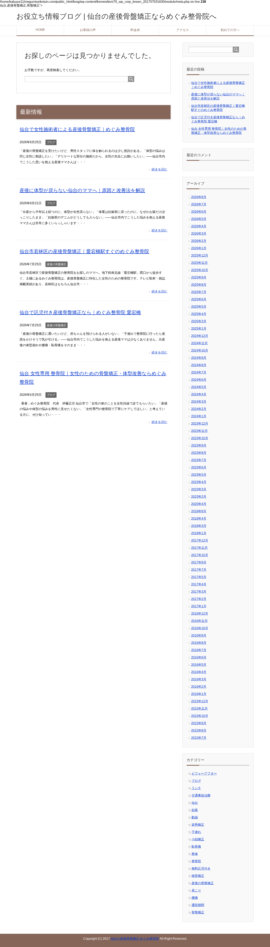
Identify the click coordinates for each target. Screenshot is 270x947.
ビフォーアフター (204, 773)
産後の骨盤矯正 (56, 264)
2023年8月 (198, 452)
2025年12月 (199, 255)
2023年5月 (198, 474)
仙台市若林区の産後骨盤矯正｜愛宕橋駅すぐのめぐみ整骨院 (84, 251)
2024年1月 (198, 416)
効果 (195, 810)
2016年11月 (199, 621)
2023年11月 (199, 431)
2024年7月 (198, 372)
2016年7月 (198, 650)
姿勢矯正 (198, 824)
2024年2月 (198, 409)
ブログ (51, 142)
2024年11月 (199, 343)
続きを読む (159, 169)
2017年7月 (198, 569)
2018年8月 (198, 511)
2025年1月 (198, 328)
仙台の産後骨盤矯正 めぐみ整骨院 (135, 938)
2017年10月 (199, 555)
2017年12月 (199, 540)
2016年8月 (198, 642)
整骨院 (196, 861)
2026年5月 (198, 219)
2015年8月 (198, 730)
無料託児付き (201, 868)
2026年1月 (198, 248)
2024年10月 (199, 350)
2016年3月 (198, 679)
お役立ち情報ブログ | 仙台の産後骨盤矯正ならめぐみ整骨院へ (116, 16)
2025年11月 (199, 262)
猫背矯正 (198, 875)
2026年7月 (198, 204)
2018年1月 (198, 533)
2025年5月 (198, 306)
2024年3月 (198, 401)
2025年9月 (198, 277)
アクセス (182, 30)
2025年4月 (198, 314)
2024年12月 (199, 336)
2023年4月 (198, 482)
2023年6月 (198, 467)
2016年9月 (198, 635)
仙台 (195, 802)
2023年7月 (198, 460)
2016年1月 (198, 694)
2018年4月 (198, 518)
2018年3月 (198, 526)
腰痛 (195, 897)
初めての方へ (230, 30)
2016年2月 (198, 686)
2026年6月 (198, 211)
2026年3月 (198, 233)
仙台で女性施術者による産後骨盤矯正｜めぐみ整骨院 (77, 129)
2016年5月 (198, 664)
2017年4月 (198, 584)
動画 (195, 817)
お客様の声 (88, 30)
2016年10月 (199, 628)
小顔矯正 (198, 839)
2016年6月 (198, 657)
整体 (195, 854)
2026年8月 (198, 197)
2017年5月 (198, 577)
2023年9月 (198, 445)
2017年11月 (199, 547)
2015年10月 (199, 716)
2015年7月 (198, 737)
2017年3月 (198, 591)
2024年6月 (198, 379)
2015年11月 (199, 708)
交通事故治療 (201, 795)
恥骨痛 (196, 846)
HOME (40, 29)
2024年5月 (198, 387)
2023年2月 (198, 496)
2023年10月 (199, 438)
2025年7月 (198, 292)
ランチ (196, 788)
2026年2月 (198, 241)
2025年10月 (199, 270)
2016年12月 (199, 613)
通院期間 (198, 905)
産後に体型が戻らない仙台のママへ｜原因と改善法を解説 (82, 190)
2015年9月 (198, 723)
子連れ (196, 832)
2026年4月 (198, 226)
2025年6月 (198, 299)
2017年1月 (198, 606)
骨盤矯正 (198, 912)
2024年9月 (198, 357)
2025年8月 (198, 284)
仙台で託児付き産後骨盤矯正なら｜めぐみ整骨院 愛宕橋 (80, 312)
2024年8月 (198, 365)
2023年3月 (198, 489)
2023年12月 (199, 423)
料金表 (135, 30)
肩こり (196, 890)
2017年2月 (198, 599)
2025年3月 (198, 321)
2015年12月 (199, 701)
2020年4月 (198, 504)
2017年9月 (198, 562)
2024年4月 (198, 394)
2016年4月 (198, 672)
